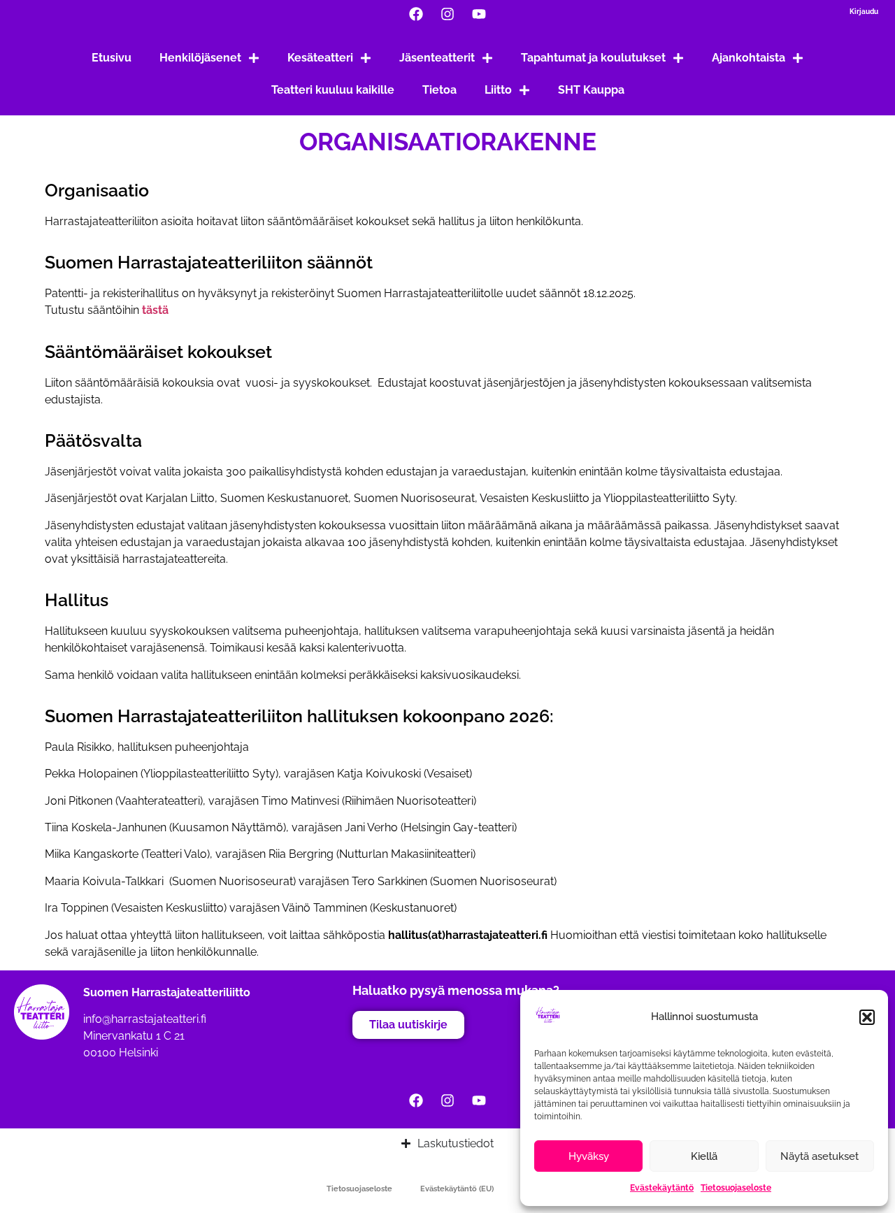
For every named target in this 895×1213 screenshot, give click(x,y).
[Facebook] (416, 14)
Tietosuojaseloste (736, 1188)
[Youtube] (479, 14)
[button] (867, 1017)
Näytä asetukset (819, 1156)
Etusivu (111, 57)
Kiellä (704, 1156)
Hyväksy (588, 1156)
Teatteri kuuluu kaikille (332, 89)
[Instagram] (447, 14)
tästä (155, 310)
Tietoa (439, 89)
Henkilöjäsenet (200, 57)
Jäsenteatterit (437, 57)
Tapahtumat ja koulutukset (593, 57)
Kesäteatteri (320, 57)
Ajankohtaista (748, 57)
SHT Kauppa (591, 89)
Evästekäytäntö (662, 1188)
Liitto (498, 89)
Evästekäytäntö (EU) (457, 1188)
